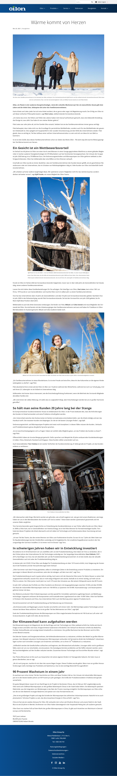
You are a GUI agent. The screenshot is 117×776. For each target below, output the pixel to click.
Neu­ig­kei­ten (26, 28)
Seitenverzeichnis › (58, 754)
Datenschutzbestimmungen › (58, 750)
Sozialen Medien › (58, 758)
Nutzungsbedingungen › (58, 747)
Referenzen (79, 8)
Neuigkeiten (92, 8)
